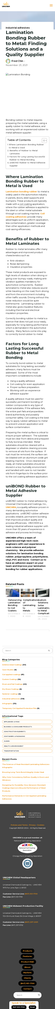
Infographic (7, 704)
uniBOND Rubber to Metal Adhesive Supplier (27, 164)
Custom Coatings (9, 679)
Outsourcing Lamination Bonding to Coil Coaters (15, 605)
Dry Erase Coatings (10, 689)
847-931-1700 (19, 1007)
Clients (27, 978)
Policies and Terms (19, 825)
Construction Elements (15, 731)
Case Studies (8, 670)
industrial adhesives (18, 27)
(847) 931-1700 (31, 894)
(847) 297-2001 (31, 922)
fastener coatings (10, 694)
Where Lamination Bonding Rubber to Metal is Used (26, 146)
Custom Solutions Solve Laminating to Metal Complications (46, 607)
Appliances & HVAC (12, 721)
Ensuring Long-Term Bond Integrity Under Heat (23, 772)
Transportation (11, 751)
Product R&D (27, 962)
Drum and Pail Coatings (12, 684)
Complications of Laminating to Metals (31, 605)
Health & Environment (13, 746)
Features (27, 956)
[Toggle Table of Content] (43, 140)
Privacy (32, 825)
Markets (27, 973)
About (27, 967)
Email (32, 1007)
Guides (7, 741)
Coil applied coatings (11, 674)
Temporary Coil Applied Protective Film (19, 708)
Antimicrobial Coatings (12, 665)
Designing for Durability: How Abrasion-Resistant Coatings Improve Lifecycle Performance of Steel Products (24, 788)
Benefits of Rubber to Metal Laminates (23, 152)
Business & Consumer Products (18, 726)
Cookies (40, 825)
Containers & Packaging (14, 736)
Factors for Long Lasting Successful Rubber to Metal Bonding (27, 158)
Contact (27, 989)
